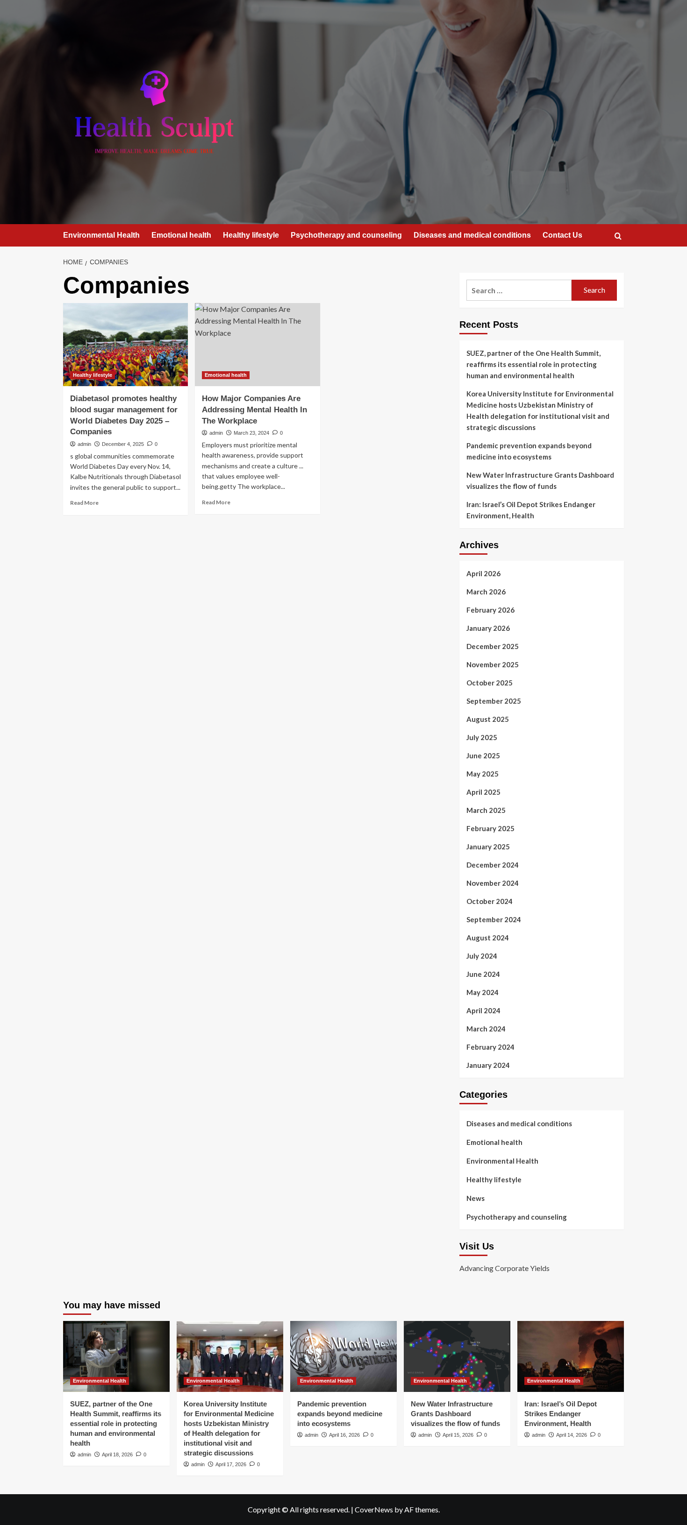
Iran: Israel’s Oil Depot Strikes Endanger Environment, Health (530, 510)
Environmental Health (101, 235)
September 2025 (493, 701)
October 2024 (489, 901)
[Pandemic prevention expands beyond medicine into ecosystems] (343, 1356)
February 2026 (490, 610)
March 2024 (486, 1028)
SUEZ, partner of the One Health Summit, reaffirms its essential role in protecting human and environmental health (533, 364)
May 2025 (482, 774)
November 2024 (492, 883)
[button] (618, 236)
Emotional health (181, 235)
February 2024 (490, 1047)
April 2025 (483, 792)
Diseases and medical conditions (472, 235)
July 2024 (481, 956)
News (475, 1198)
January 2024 (488, 1065)
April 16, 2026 (344, 1435)
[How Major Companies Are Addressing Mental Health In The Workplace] (257, 344)
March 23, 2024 (251, 433)
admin (84, 444)
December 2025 (492, 646)
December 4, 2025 (123, 444)
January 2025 (488, 846)
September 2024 (493, 919)
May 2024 (482, 992)
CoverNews (374, 1509)
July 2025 (481, 737)
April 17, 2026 (230, 1464)
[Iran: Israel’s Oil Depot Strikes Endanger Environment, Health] (570, 1356)
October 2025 (489, 682)
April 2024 (483, 1010)
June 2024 (483, 974)
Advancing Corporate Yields (504, 1268)
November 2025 (492, 664)
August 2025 (487, 719)
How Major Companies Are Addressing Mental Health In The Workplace (254, 409)
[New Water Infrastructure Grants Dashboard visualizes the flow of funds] (457, 1356)
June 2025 (483, 755)
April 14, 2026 (571, 1435)
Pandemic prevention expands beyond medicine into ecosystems (529, 451)
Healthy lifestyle (251, 235)
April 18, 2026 (117, 1454)
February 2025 (490, 828)
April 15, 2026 (458, 1435)
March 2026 (486, 591)
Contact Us (562, 235)
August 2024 (487, 937)
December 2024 (492, 865)
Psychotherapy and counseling (346, 235)
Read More (84, 502)
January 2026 (488, 628)
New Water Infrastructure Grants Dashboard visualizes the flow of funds (540, 480)
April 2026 (483, 573)
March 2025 (486, 810)
